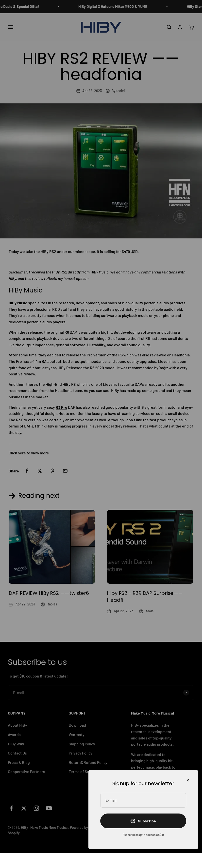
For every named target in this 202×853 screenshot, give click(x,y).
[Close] (187, 780)
